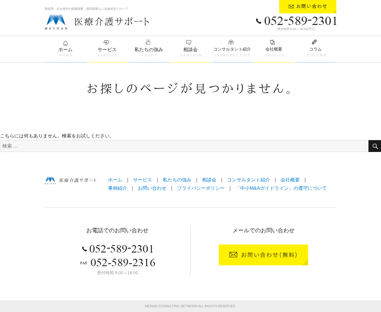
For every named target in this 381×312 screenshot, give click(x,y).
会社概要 (274, 49)
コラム (315, 49)
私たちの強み (149, 49)
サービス (107, 49)
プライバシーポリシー (201, 188)
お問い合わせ (152, 188)
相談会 (190, 49)
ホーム (65, 49)
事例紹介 (117, 188)
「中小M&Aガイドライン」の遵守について (281, 188)
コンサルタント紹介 (232, 49)
